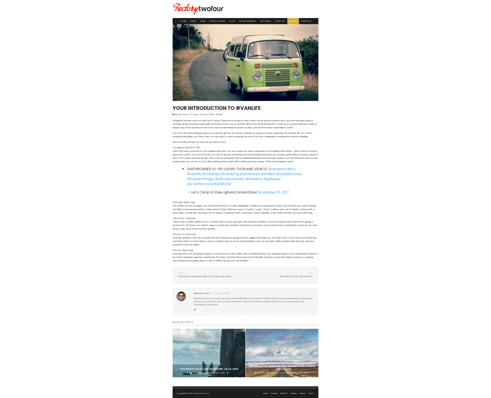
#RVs (291, 169)
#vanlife (194, 174)
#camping (230, 174)
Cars (193, 21)
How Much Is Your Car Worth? (296, 275)
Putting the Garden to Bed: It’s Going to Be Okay (204, 275)
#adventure (250, 174)
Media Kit (283, 393)
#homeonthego (200, 179)
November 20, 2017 (273, 192)
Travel (293, 21)
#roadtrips (211, 174)
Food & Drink (217, 21)
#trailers (268, 174)
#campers (277, 169)
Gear (203, 21)
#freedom (254, 179)
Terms (310, 393)
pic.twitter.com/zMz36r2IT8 (209, 184)
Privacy (302, 393)
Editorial (265, 21)
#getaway (272, 179)
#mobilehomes (289, 174)
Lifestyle (280, 21)
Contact (306, 21)
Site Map (293, 393)
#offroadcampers (230, 179)
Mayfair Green (181, 114)
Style (232, 21)
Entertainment (247, 21)
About (265, 393)
